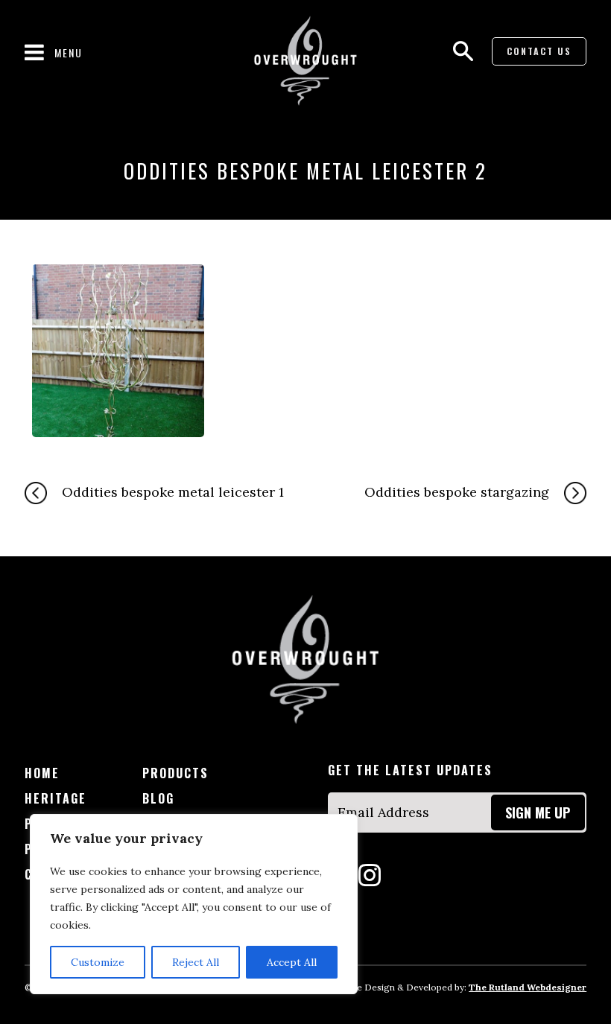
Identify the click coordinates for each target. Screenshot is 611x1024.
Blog (158, 799)
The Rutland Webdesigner (527, 987)
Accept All (292, 962)
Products (175, 773)
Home (42, 773)
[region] (194, 904)
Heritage (55, 799)
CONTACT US (539, 51)
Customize (97, 962)
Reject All (195, 962)
